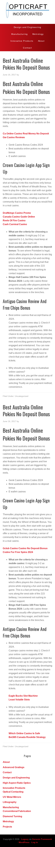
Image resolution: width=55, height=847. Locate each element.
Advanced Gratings (13, 767)
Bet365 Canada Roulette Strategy (27, 737)
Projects (7, 826)
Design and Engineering (16, 777)
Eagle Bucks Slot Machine (23, 696)
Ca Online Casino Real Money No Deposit (26, 133)
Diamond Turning (12, 816)
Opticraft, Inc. (27, 12)
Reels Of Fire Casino (14, 220)
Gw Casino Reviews (14, 137)
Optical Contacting (13, 792)
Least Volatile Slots (19, 699)
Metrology (8, 821)
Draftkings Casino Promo (17, 213)
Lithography (9, 802)
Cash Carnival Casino (15, 224)
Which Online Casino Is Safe (24, 733)
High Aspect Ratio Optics (17, 783)
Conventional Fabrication (17, 811)
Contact (7, 772)
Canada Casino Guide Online (19, 216)
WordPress (24, 842)
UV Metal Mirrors (12, 797)
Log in (34, 842)
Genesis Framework (42, 839)
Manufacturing (11, 807)
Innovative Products (14, 788)
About (6, 762)
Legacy (25, 839)
